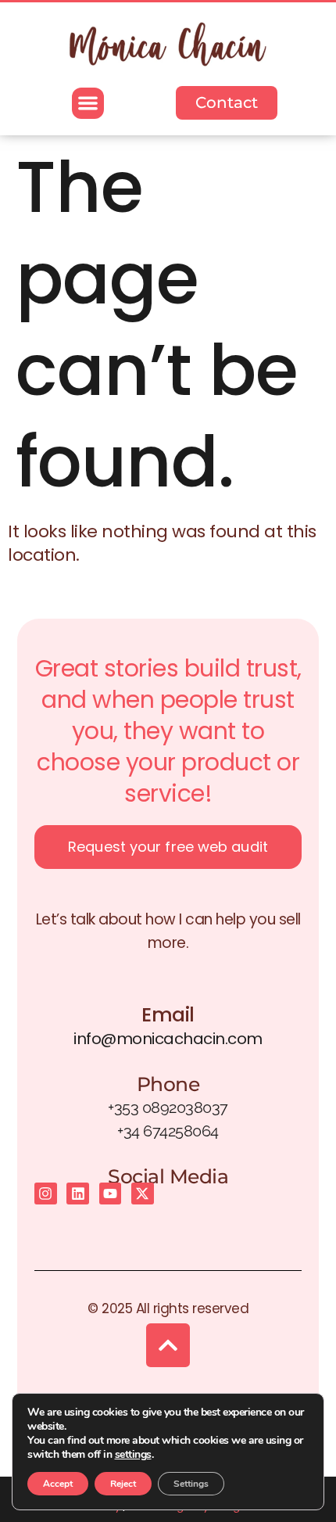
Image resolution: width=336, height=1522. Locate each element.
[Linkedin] (77, 1194)
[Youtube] (110, 1194)
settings (133, 1455)
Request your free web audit (168, 846)
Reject (123, 1483)
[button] (88, 104)
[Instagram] (45, 1194)
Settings (191, 1483)
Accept (58, 1483)
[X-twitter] (142, 1194)
